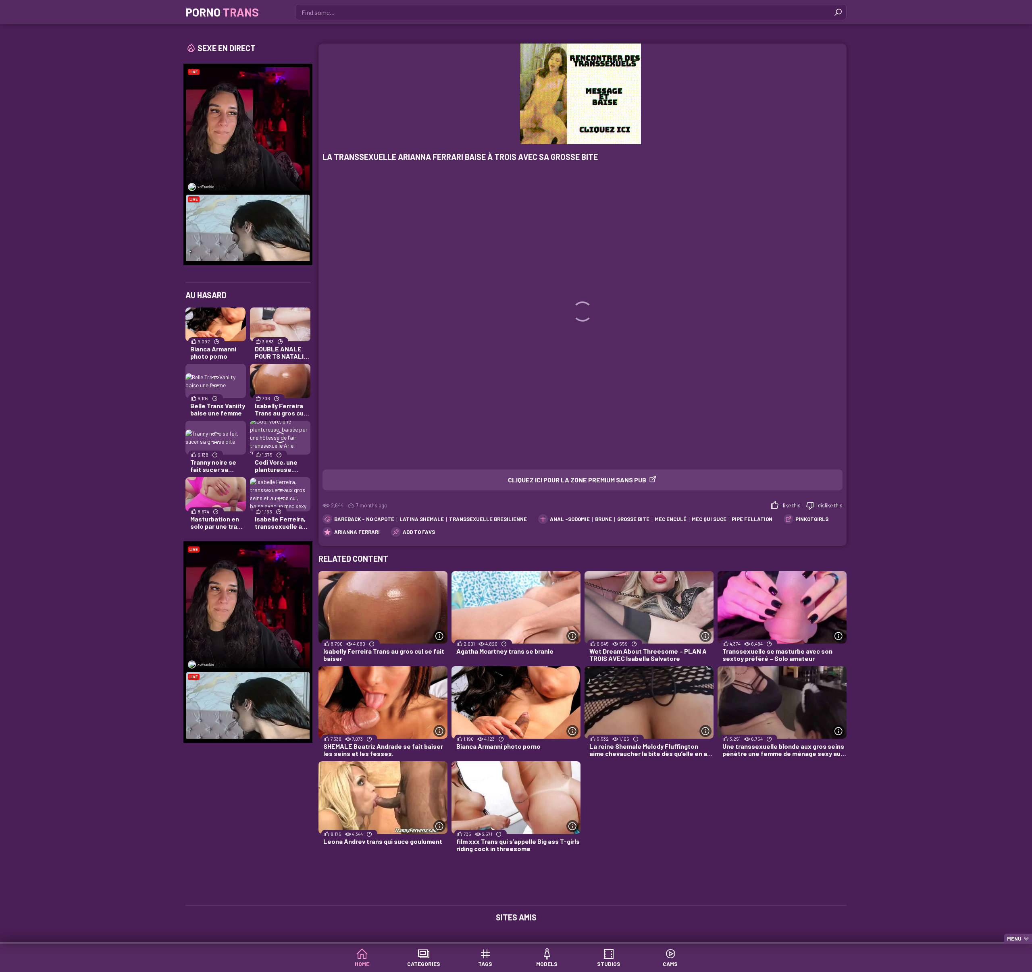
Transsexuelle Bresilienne (488, 519)
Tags (485, 963)
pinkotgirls (811, 519)
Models (547, 963)
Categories (423, 963)
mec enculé (671, 519)
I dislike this (829, 505)
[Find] (838, 12)
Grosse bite (633, 519)
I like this (790, 505)
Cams (670, 963)
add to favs (419, 532)
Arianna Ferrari (357, 532)
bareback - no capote (364, 519)
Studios (608, 963)
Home (362, 963)
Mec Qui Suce (709, 519)
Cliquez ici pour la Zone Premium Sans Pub (577, 480)
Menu (1014, 938)
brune (603, 519)
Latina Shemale (421, 519)
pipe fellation (752, 519)
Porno (222, 12)
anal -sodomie (570, 519)
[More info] (439, 636)
